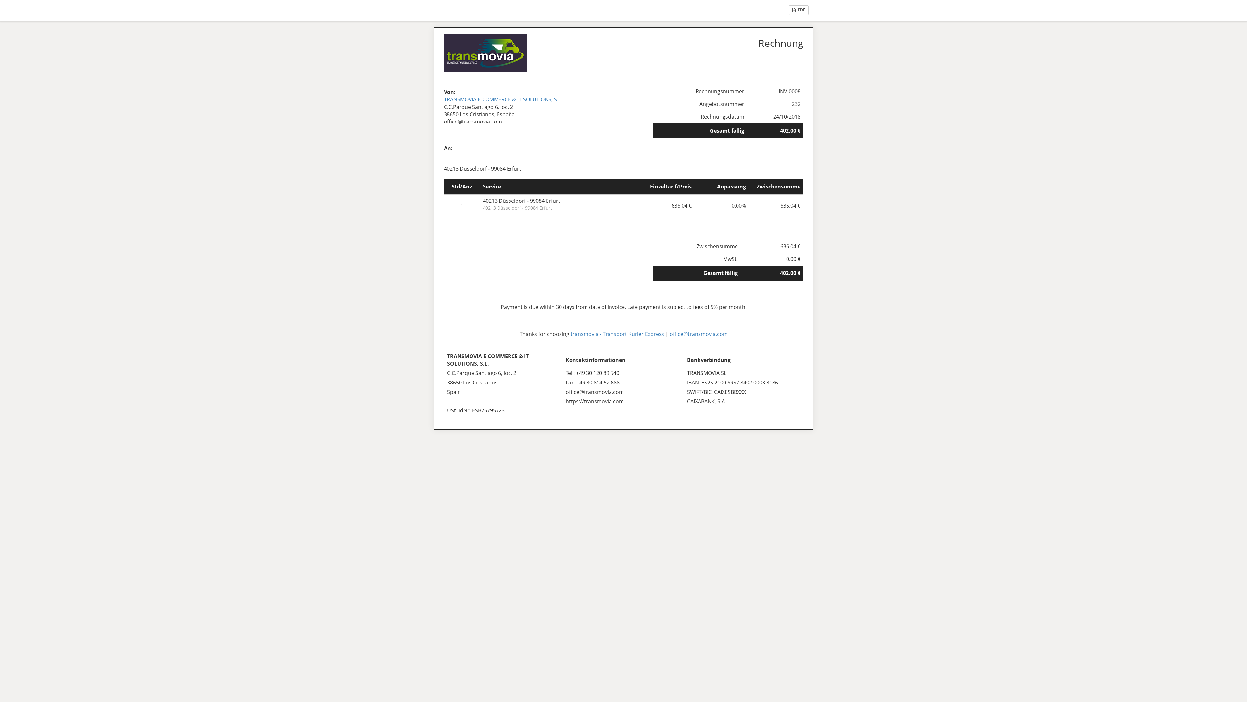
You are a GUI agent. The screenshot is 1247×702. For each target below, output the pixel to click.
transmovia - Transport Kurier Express (617, 334)
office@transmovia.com (699, 334)
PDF (801, 10)
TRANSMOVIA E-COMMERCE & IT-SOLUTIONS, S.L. (503, 99)
